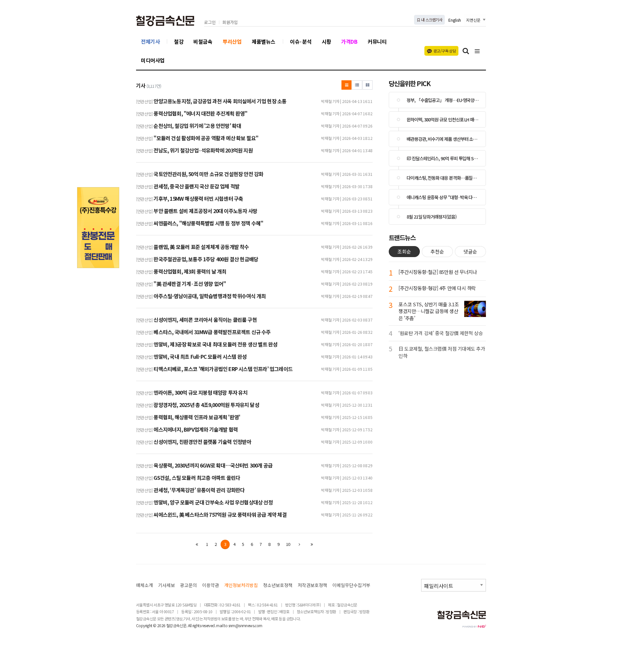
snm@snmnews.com (245, 625)
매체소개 (144, 585)
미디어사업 (153, 60)
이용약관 (210, 585)
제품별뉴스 (263, 41)
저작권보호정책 (312, 585)
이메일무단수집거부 (351, 585)
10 (288, 544)
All (189, 625)
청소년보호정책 (278, 585)
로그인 (210, 22)
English (454, 20)
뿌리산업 (232, 41)
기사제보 (166, 585)
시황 (326, 41)
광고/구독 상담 (444, 50)
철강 (178, 41)
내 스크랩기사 (431, 19)
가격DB (349, 41)
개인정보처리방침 (241, 585)
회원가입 (230, 22)
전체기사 (150, 41)
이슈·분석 (301, 41)
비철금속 (202, 41)
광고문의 (188, 585)
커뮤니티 (377, 41)
